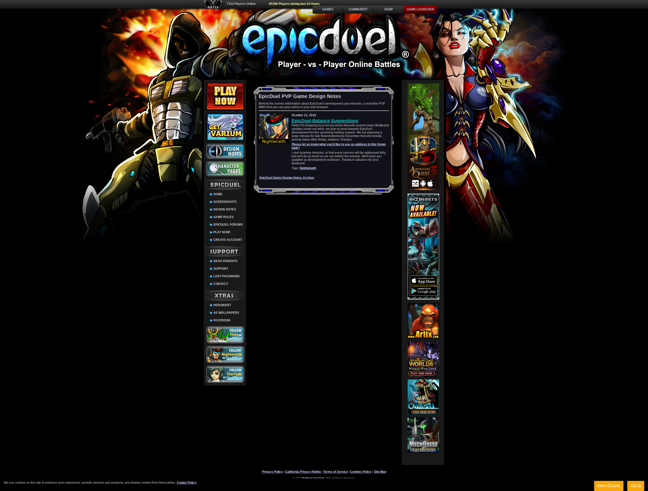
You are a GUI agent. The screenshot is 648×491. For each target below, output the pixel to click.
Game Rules (223, 217)
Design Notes (224, 209)
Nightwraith (308, 168)
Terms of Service (335, 472)
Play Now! (221, 232)
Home (217, 194)
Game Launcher (420, 9)
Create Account (227, 240)
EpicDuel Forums (228, 224)
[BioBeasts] (423, 299)
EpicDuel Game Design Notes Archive (286, 178)
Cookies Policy (361, 472)
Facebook (222, 320)
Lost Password (226, 276)
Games (327, 9)
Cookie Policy (186, 482)
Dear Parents (225, 261)
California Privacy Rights (303, 472)
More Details (608, 486)
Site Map (380, 472)
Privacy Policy (272, 472)
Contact (220, 284)
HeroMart (222, 305)
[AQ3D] (423, 189)
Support (220, 268)
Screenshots (225, 202)
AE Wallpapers (226, 313)
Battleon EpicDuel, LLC (316, 478)
